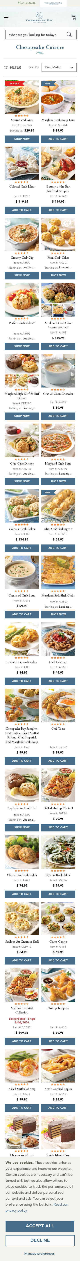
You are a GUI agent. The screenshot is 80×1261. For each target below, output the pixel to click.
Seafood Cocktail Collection (22, 1011)
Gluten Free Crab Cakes (22, 876)
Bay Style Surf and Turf (21, 810)
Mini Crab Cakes (58, 258)
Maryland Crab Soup (58, 465)
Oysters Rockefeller (58, 876)
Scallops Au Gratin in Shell (22, 943)
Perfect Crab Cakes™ (22, 324)
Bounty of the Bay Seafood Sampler (58, 189)
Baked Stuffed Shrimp (22, 1090)
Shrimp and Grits (22, 120)
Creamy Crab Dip (22, 258)
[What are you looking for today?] (69, 34)
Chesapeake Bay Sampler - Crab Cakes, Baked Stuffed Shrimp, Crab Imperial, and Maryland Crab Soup (22, 736)
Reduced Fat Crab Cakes (22, 663)
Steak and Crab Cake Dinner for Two (58, 326)
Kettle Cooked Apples (58, 1090)
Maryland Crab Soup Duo (58, 120)
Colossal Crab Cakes (22, 530)
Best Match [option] (53, 67)
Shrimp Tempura (58, 1009)
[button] (6, 17)
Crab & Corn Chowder (58, 395)
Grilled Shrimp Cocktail (58, 810)
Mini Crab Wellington (58, 530)
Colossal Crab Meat (21, 187)
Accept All (40, 1226)
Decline (40, 1240)
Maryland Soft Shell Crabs (58, 597)
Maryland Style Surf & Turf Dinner (22, 397)
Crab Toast (58, 730)
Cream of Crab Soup (21, 597)
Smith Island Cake (58, 1157)
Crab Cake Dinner (22, 465)
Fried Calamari (58, 663)
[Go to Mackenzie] (26, 3)
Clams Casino (58, 943)
